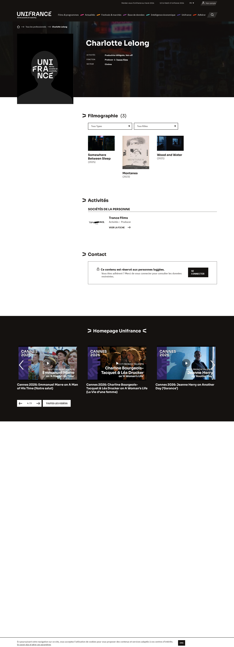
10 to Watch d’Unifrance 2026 (172, 3)
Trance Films (122, 59)
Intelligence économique (163, 14)
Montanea (130, 173)
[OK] (181, 643)
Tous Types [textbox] (96, 126)
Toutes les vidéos (57, 403)
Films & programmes (68, 14)
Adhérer (202, 14)
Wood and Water (169, 155)
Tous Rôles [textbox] (142, 126)
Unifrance (186, 14)
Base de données (136, 14)
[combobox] (110, 126)
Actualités (90, 14)
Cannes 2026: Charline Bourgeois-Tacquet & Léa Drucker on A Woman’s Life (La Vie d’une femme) (47, 388)
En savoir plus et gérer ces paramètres (34, 644)
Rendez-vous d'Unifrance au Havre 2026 (138, 3)
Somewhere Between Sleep (99, 156)
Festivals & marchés (111, 14)
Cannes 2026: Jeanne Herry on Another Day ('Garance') (115, 386)
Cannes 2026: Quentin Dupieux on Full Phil (184, 386)
